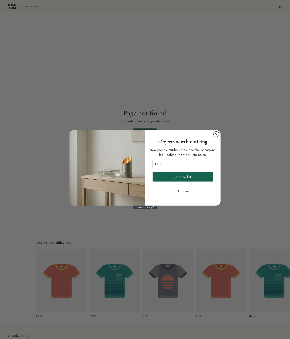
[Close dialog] (216, 134)
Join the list (183, 176)
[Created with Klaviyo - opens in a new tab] (145, 207)
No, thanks (183, 191)
